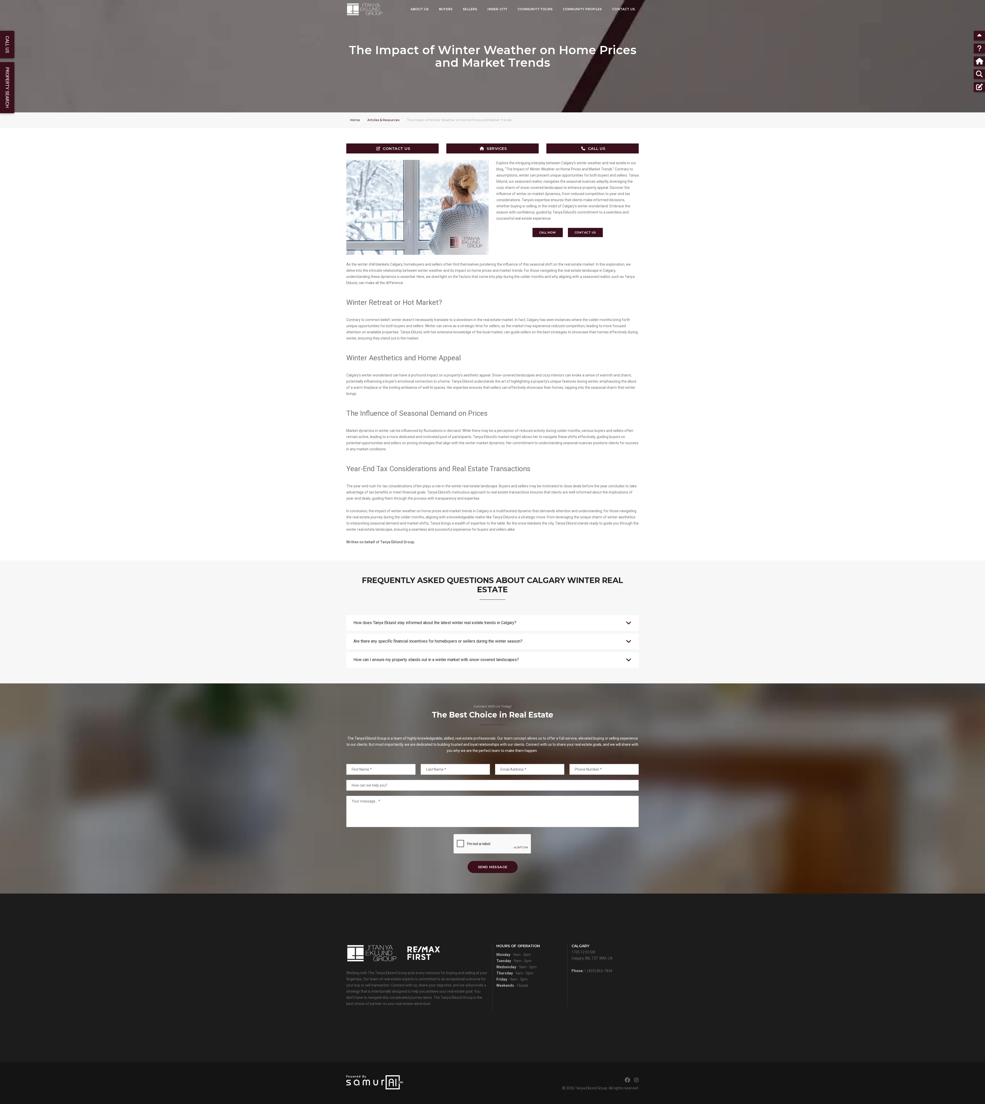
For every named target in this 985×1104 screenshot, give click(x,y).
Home (355, 120)
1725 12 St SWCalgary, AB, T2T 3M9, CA (592, 952)
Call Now (547, 232)
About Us (420, 9)
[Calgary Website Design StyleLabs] (374, 1082)
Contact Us (623, 9)
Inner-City (497, 9)
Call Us (597, 148)
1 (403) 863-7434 (598, 971)
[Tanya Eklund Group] (364, 9)
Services (497, 148)
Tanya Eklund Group (591, 1088)
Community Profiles (582, 9)
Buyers (445, 9)
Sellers (470, 9)
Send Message (492, 867)
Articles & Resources (383, 120)
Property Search (7, 87)
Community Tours (535, 9)
